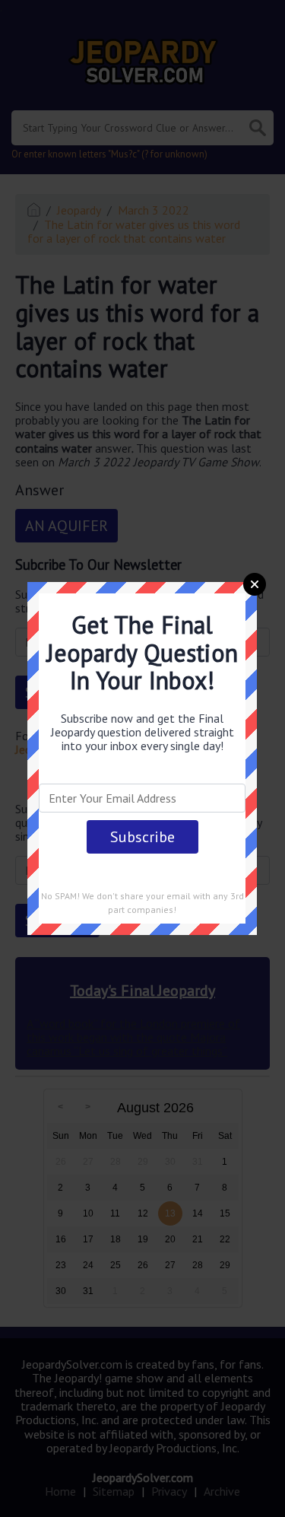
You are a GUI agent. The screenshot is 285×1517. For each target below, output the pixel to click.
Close (254, 584)
